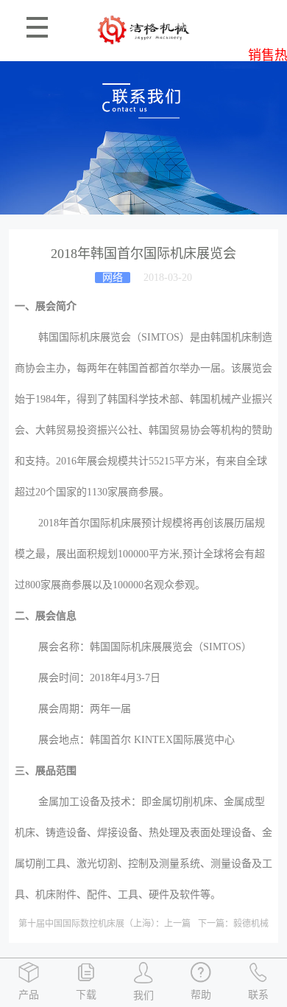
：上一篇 (104, 924)
